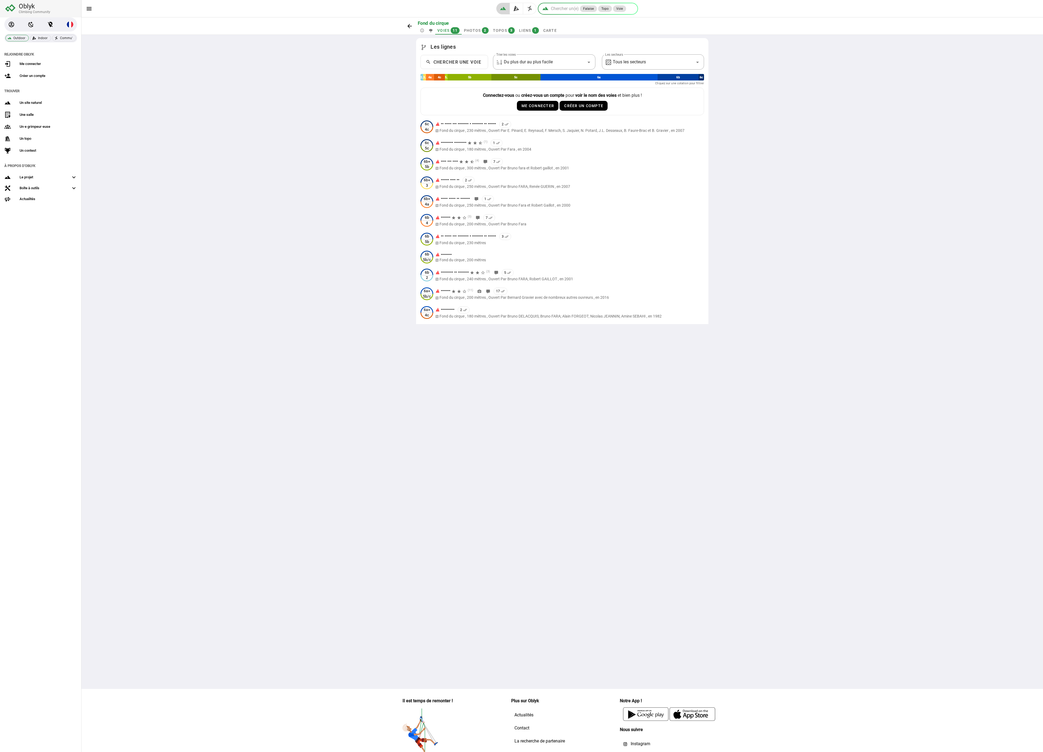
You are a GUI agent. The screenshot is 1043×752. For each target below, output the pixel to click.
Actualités (523, 714)
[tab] (422, 30)
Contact (521, 728)
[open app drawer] (89, 8)
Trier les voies (506, 55)
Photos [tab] (475, 30)
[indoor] (516, 8)
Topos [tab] (503, 30)
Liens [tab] (528, 30)
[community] (529, 8)
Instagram (640, 743)
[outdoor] (503, 8)
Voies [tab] (447, 30)
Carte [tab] (550, 30)
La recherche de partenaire (539, 741)
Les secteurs (614, 55)
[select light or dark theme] (31, 24)
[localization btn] (50, 24)
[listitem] (562, 126)
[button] (11, 24)
